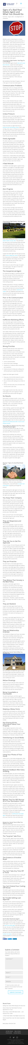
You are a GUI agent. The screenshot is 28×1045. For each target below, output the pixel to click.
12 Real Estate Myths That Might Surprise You (14, 1015)
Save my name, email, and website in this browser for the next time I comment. (13, 986)
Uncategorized (18, 16)
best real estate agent (10, 925)
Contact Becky (17, 1033)
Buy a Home (18, 1031)
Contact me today (7, 934)
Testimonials (9, 1033)
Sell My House (9, 1031)
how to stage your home (11, 255)
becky (5, 16)
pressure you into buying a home (11, 127)
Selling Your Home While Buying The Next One (14, 1005)
